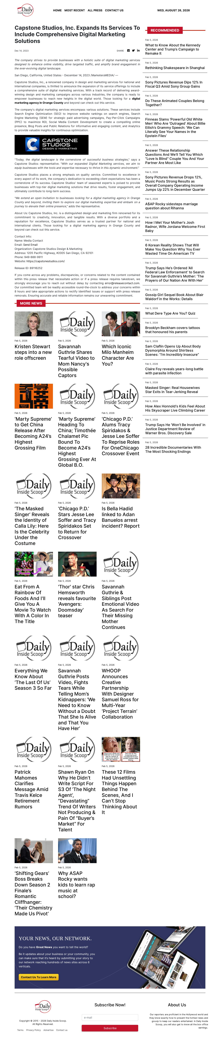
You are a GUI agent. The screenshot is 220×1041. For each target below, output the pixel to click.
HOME (57, 10)
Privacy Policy (33, 1030)
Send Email (30, 244)
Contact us (62, 1030)
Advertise (48, 1030)
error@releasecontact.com (122, 283)
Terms (20, 1030)
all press (95, 10)
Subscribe (110, 1028)
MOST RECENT (74, 10)
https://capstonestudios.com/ (45, 261)
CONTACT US (114, 10)
